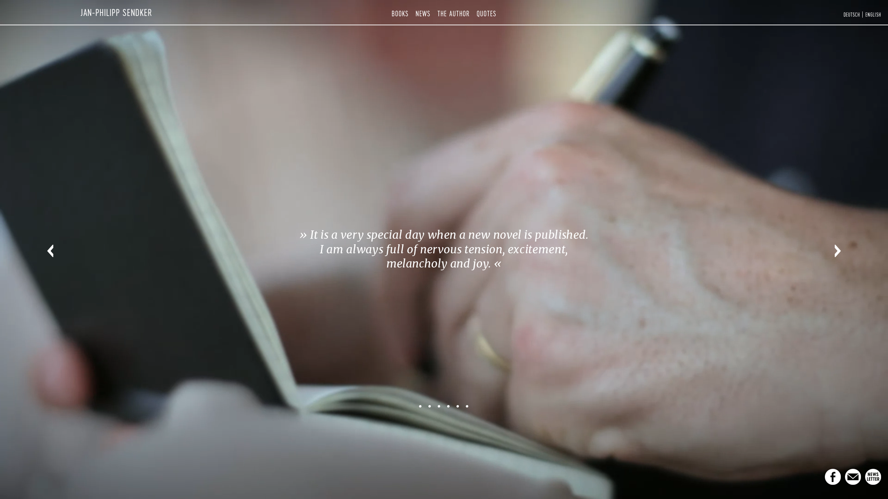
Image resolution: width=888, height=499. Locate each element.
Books (400, 13)
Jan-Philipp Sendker (116, 12)
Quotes (486, 13)
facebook (833, 477)
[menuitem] (852, 14)
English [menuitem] (873, 14)
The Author (453, 13)
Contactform (853, 477)
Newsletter (873, 477)
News (423, 13)
